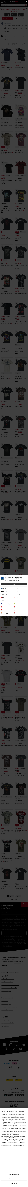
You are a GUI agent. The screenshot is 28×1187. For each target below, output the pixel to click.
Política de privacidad (18, 1147)
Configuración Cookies (6, 1145)
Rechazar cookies (14, 1179)
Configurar (14, 1183)
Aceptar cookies (14, 1174)
